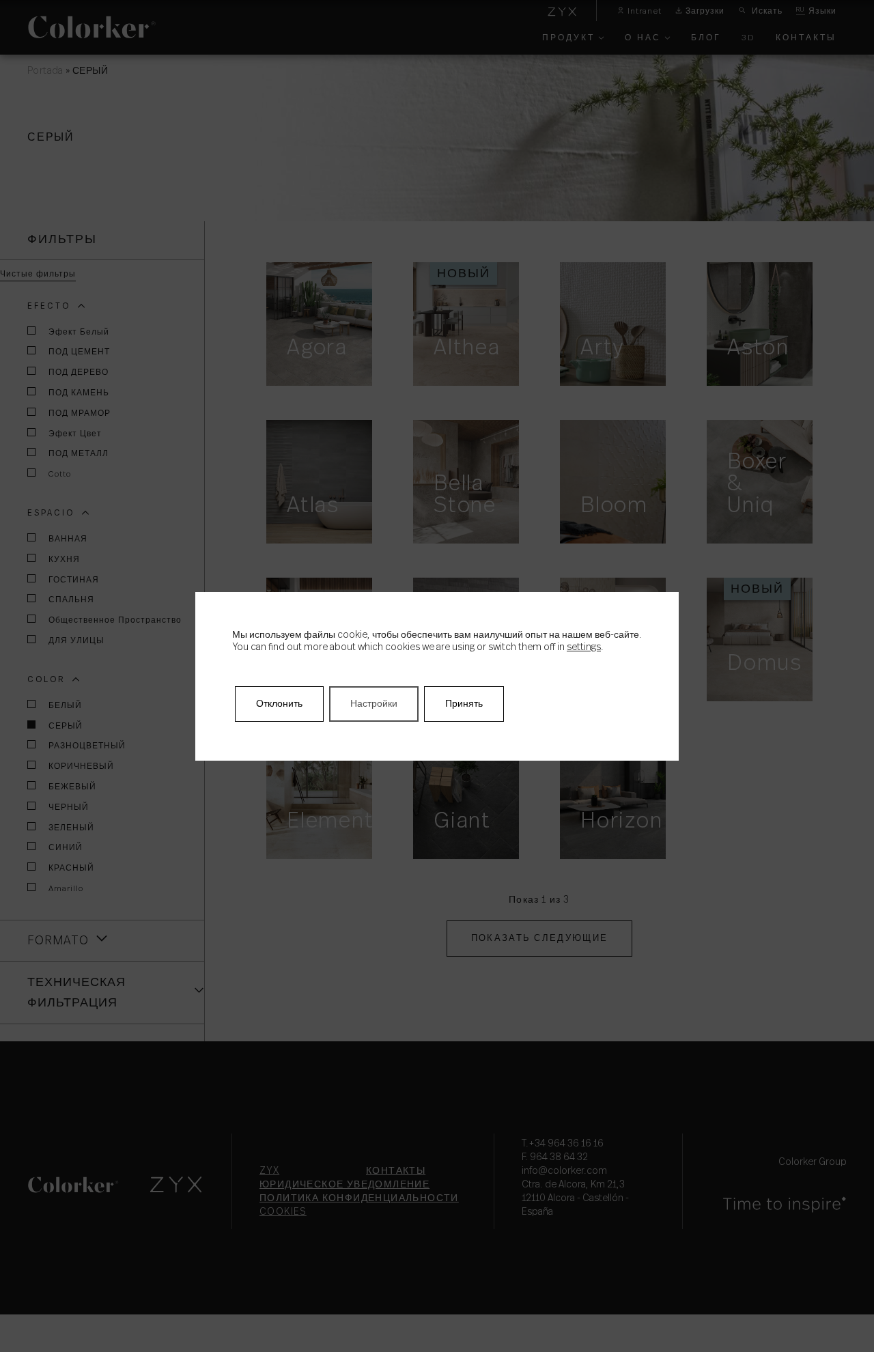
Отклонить (279, 704)
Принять (464, 704)
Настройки (373, 704)
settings (584, 647)
